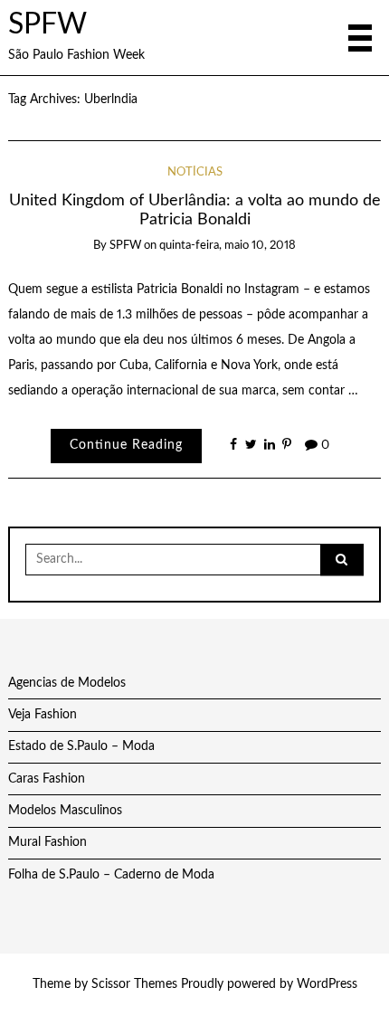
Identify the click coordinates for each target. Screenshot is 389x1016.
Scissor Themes (134, 984)
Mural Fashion (47, 842)
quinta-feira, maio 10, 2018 (227, 246)
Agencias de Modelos (67, 683)
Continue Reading (126, 445)
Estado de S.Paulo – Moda (81, 746)
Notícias (195, 172)
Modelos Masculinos (65, 810)
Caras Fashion (46, 779)
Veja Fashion (42, 714)
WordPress (327, 984)
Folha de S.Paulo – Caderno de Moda (111, 875)
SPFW (47, 25)
